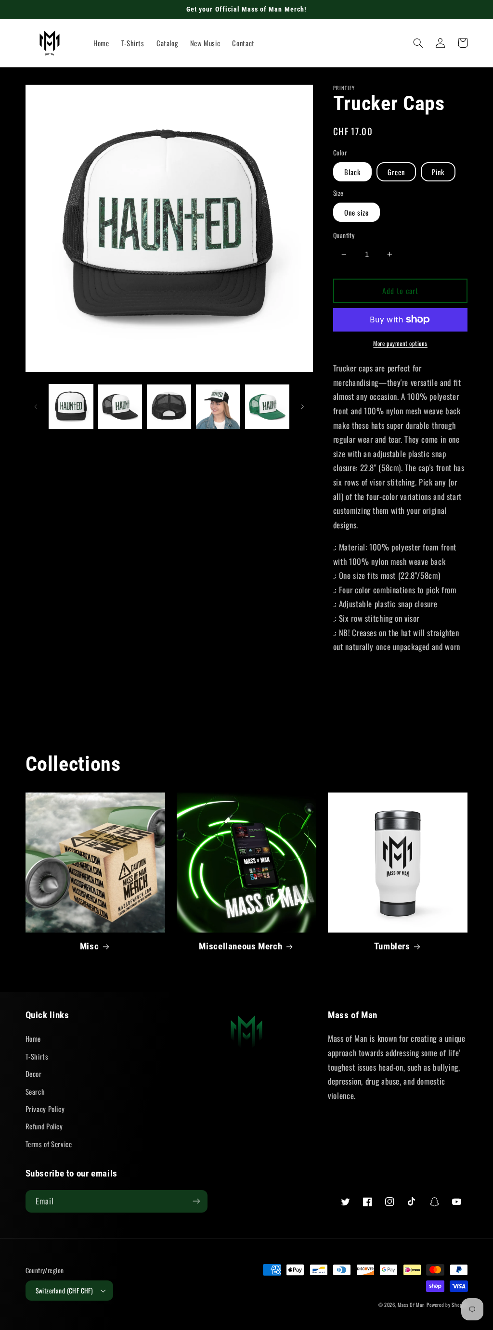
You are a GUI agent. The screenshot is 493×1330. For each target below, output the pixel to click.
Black (352, 171)
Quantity (343, 235)
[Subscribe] (196, 1201)
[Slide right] (302, 406)
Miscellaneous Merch (240, 946)
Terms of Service (49, 1143)
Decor (34, 1073)
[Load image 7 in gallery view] (267, 406)
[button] (418, 43)
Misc (89, 946)
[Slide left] (36, 406)
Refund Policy (44, 1126)
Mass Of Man (411, 1304)
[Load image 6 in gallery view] (218, 406)
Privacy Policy (45, 1108)
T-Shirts (37, 1056)
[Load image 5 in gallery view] (169, 406)
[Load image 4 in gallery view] (120, 406)
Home (33, 1038)
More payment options (400, 343)
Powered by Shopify (447, 1304)
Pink (438, 171)
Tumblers (392, 946)
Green (396, 171)
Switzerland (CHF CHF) (64, 1290)
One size (356, 212)
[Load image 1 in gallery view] (71, 406)
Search (35, 1091)
